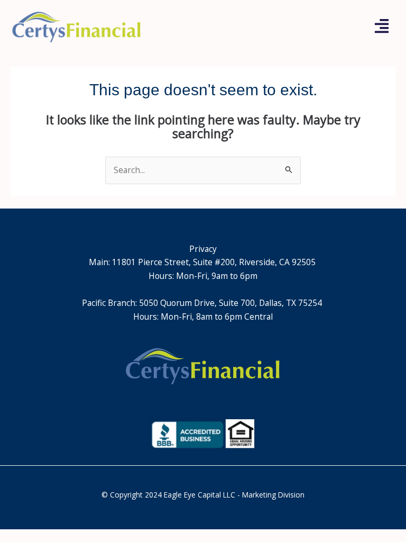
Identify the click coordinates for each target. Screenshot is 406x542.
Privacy (203, 249)
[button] (381, 27)
